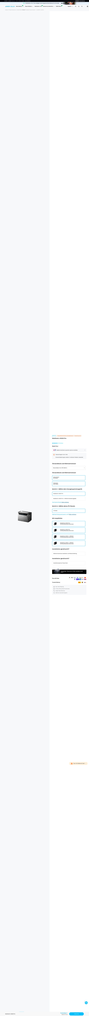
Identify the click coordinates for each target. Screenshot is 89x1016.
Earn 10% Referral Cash (79, 763)
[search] (75, 6)
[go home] (10, 6)
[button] (78, 6)
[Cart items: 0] (81, 6)
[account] (78, 6)
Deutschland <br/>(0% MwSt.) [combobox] (60, 467)
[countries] (87, 6)
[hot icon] (22, 5)
